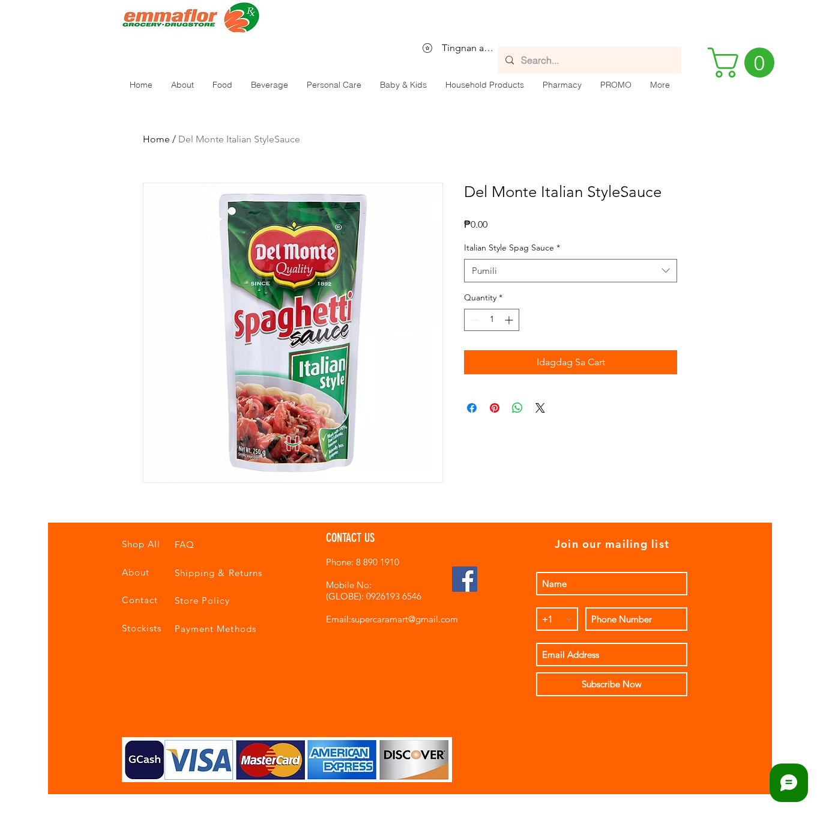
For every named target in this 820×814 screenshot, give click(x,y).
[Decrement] (473, 319)
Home (156, 139)
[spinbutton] (491, 319)
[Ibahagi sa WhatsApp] (517, 408)
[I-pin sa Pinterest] (494, 408)
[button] (222, 85)
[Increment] (509, 319)
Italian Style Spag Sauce (512, 247)
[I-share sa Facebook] (472, 408)
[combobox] (570, 270)
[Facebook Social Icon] (464, 579)
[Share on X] (540, 408)
